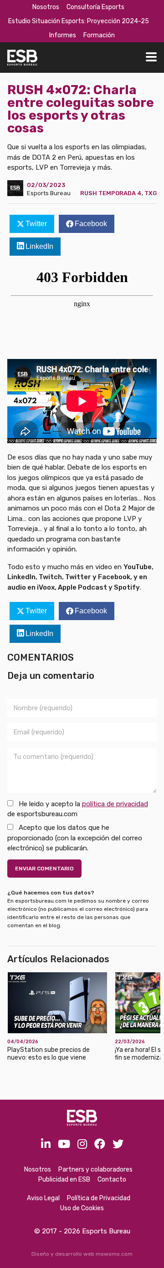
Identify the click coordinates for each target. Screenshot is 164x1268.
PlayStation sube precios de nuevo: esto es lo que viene (48, 1053)
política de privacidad (115, 804)
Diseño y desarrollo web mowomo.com (82, 1254)
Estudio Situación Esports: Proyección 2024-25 (78, 21)
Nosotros (45, 7)
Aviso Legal (43, 1198)
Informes (62, 35)
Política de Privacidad (98, 1198)
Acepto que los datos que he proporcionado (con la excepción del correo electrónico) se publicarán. (74, 837)
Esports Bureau (49, 193)
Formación (99, 35)
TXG (150, 193)
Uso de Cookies (82, 1208)
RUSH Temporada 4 (111, 193)
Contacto (111, 1179)
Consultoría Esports (95, 7)
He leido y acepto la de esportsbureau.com (77, 809)
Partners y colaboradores (95, 1169)
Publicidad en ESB (64, 1179)
